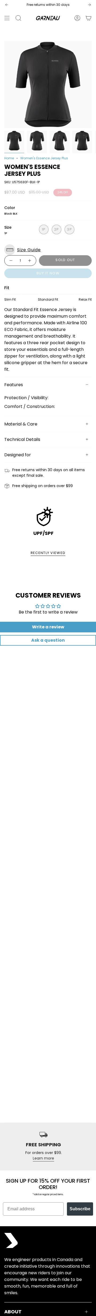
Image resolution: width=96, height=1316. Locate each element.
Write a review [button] (48, 627)
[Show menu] (7, 18)
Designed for (17, 455)
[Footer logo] (11, 1240)
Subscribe (80, 1209)
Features (13, 385)
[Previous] (6, 4)
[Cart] (88, 18)
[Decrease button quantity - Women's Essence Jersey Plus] (10, 260)
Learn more (43, 1158)
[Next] (89, 4)
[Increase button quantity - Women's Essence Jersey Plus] (29, 260)
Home (9, 158)
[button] (48, 249)
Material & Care (20, 424)
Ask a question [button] (48, 640)
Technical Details (22, 439)
